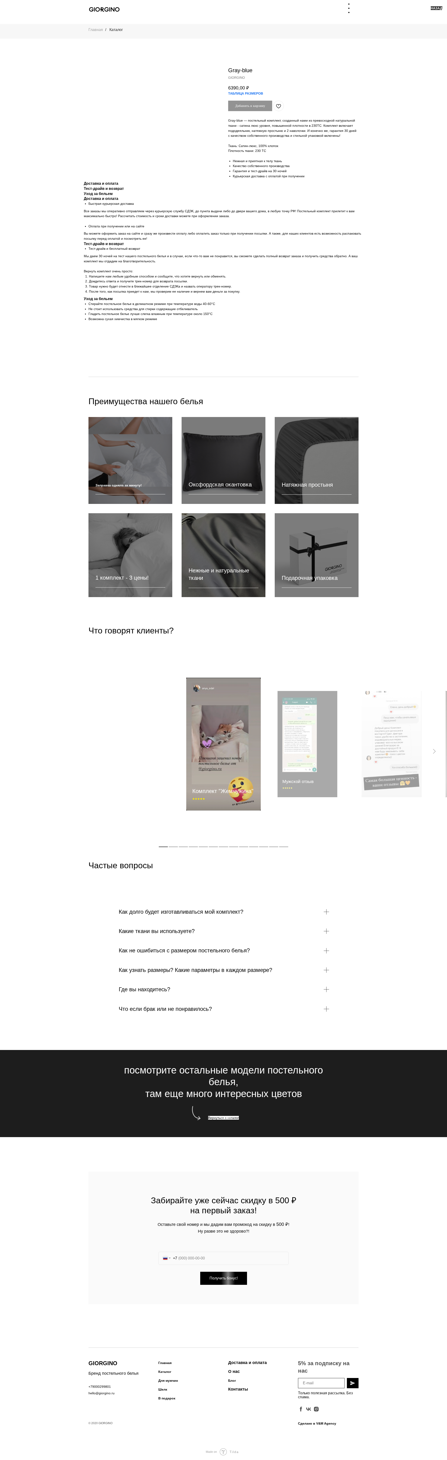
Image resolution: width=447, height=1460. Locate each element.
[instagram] (316, 1409)
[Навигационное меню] (355, 9)
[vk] (309, 1409)
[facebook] (301, 1409)
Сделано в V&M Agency (317, 1423)
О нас (234, 1371)
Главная (95, 30)
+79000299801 (99, 1386)
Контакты (238, 1389)
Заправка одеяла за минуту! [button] (118, 485)
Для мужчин (168, 1380)
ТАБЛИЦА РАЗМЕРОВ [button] (245, 93)
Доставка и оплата (247, 1362)
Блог (232, 1380)
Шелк (162, 1389)
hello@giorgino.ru (101, 1393)
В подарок (166, 1398)
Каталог (116, 30)
